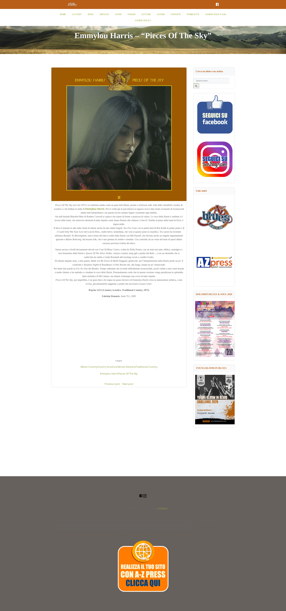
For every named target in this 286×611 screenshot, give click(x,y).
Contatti (176, 14)
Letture (146, 14)
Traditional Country (146, 366)
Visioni (131, 14)
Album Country (88, 366)
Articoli (104, 14)
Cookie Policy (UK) (215, 14)
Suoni (118, 14)
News (91, 14)
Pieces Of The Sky (128, 373)
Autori (161, 14)
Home (63, 14)
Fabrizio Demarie (126, 366)
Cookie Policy (143, 20)
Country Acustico (107, 366)
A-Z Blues (162, 508)
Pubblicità (193, 14)
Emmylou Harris (109, 373)
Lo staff (77, 14)
